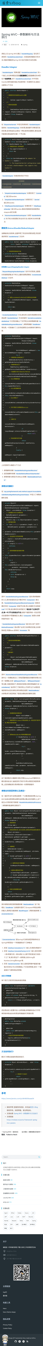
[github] (15, 1341)
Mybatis (14, 1220)
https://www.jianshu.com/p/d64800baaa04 (18, 1098)
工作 (11, 1224)
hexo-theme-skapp (9, 1312)
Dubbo (19, 1213)
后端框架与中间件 (8, 1193)
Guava (26, 1213)
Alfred (12, 1213)
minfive (33, 1338)
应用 (17, 1224)
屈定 (5, 45)
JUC (33, 1213)
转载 (5, 1228)
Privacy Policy (7, 1325)
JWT (5, 1217)
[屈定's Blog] (12, 3)
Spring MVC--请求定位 (10, 1132)
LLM (17, 1217)
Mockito (31, 1217)
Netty (21, 1220)
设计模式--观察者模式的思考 (31, 1132)
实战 (5, 1224)
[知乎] (19, 1341)
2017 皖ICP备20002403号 (14, 1258)
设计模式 (24, 1224)
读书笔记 (32, 1224)
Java (11, 1217)
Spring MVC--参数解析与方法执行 (26, 1113)
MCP (23, 1217)
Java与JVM (7, 1198)
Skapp (10, 1338)
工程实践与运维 (8, 1189)
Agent (6, 1213)
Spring (25, 45)
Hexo (4, 1308)
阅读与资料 (6, 1180)
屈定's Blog (34, 1107)
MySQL (6, 1220)
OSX (27, 1220)
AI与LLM (6, 1202)
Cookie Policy (7, 1328)
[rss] (27, 1341)
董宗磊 (5, 1295)
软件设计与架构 (8, 1184)
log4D (5, 1292)
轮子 (11, 1228)
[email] (23, 1341)
